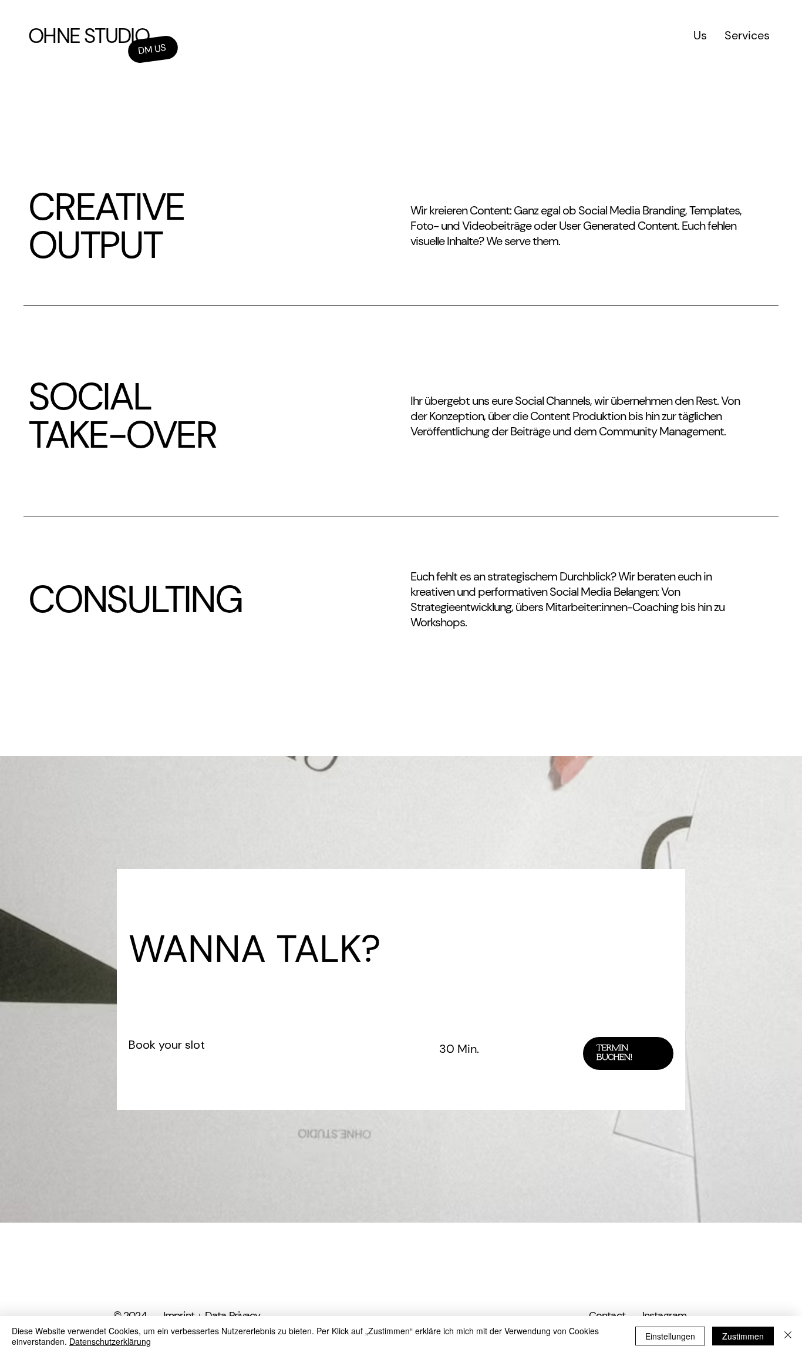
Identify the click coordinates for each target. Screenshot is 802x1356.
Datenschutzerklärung (110, 1341)
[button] (628, 1053)
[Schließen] (788, 1336)
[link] (270, 1045)
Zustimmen (743, 1336)
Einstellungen (670, 1336)
